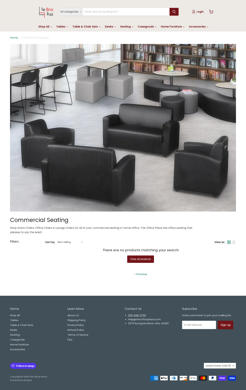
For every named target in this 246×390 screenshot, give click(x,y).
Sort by (50, 242)
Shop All (44, 27)
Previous (141, 274)
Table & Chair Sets (85, 27)
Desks (109, 27)
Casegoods (146, 27)
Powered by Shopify (21, 380)
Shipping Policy (76, 320)
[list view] (233, 242)
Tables (61, 27)
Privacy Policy (75, 325)
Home (14, 37)
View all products (140, 259)
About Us (73, 315)
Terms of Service (77, 334)
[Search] (174, 12)
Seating (125, 27)
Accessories (197, 27)
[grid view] (229, 242)
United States (218, 365)
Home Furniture (172, 27)
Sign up (225, 325)
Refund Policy (75, 330)
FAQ (69, 339)
